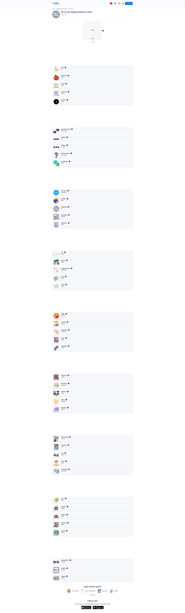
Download (128, 3)
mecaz (63, 347)
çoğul (62, 85)
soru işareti (64, 155)
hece (62, 200)
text (62, 453)
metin (62, 455)
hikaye (62, 463)
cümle (62, 93)
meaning (63, 523)
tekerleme (63, 270)
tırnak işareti (64, 131)
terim (62, 500)
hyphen (63, 137)
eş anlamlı (63, 192)
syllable (63, 199)
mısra (62, 286)
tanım (62, 224)
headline (63, 407)
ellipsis (63, 145)
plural (63, 83)
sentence (64, 92)
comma (63, 100)
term (62, 498)
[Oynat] (65, 67)
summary (64, 445)
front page (64, 469)
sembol (63, 570)
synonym (63, 190)
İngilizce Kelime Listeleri (61, 8)
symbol (63, 568)
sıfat (62, 77)
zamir (62, 393)
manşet (63, 409)
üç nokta (63, 147)
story (62, 461)
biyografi (63, 331)
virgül (62, 101)
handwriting (64, 437)
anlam (62, 524)
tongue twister (65, 268)
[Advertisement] (92, 55)
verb (62, 67)
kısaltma (63, 562)
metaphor (64, 346)
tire (62, 139)
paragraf (63, 216)
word (62, 276)
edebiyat (63, 385)
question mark (65, 153)
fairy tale (63, 375)
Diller (53, 8)
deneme (63, 401)
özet (62, 446)
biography (64, 330)
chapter (63, 506)
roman (62, 339)
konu (62, 516)
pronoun (63, 391)
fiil (61, 69)
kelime (63, 278)
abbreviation (65, 560)
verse (62, 284)
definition (64, 223)
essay (63, 399)
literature (64, 383)
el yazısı (63, 438)
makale (63, 532)
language (64, 207)
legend (63, 576)
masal (62, 377)
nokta (62, 254)
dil (61, 208)
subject (63, 514)
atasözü (63, 323)
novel (62, 338)
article (63, 531)
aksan (62, 262)
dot (62, 252)
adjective (64, 75)
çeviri (62, 163)
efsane (63, 578)
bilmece (63, 315)
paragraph (64, 215)
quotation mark (65, 129)
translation (64, 161)
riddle (63, 314)
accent (63, 260)
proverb (63, 322)
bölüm (62, 508)
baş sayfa (63, 471)
